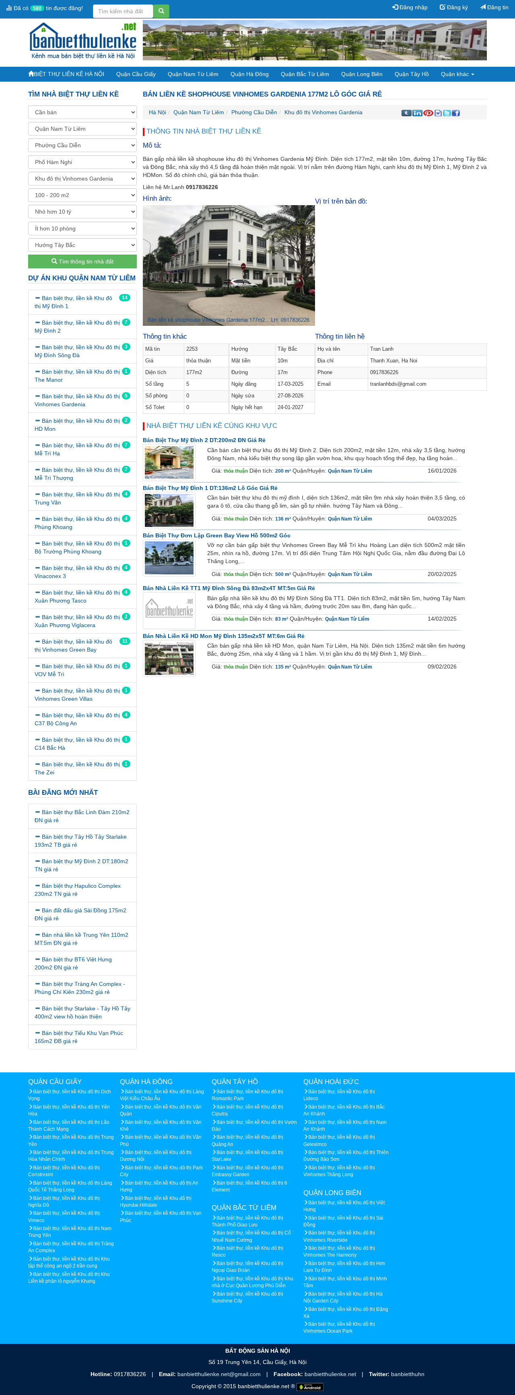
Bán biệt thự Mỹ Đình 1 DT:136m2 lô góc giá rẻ (210, 488)
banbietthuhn (407, 1374)
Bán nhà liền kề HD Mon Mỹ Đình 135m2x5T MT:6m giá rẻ (224, 636)
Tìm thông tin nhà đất (85, 261)
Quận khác (455, 74)
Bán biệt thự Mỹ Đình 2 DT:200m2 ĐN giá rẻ (204, 440)
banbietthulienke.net (331, 1374)
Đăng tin (497, 7)
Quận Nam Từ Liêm (193, 74)
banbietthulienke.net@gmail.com (219, 1374)
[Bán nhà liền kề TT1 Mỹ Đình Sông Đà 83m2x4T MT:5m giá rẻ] (169, 610)
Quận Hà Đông (250, 74)
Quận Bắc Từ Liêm (305, 74)
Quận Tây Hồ (412, 74)
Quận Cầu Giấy (136, 74)
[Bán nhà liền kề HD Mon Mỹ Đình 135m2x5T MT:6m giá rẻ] (169, 658)
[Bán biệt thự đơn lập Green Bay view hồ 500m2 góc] (169, 557)
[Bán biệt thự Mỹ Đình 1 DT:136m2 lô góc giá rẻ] (169, 510)
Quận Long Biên (362, 74)
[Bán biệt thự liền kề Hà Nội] (82, 40)
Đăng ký (456, 7)
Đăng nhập (413, 7)
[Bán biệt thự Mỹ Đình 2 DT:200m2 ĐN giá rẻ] (169, 462)
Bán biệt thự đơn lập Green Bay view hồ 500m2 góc (216, 535)
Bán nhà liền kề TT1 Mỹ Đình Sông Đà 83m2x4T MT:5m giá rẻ (229, 588)
